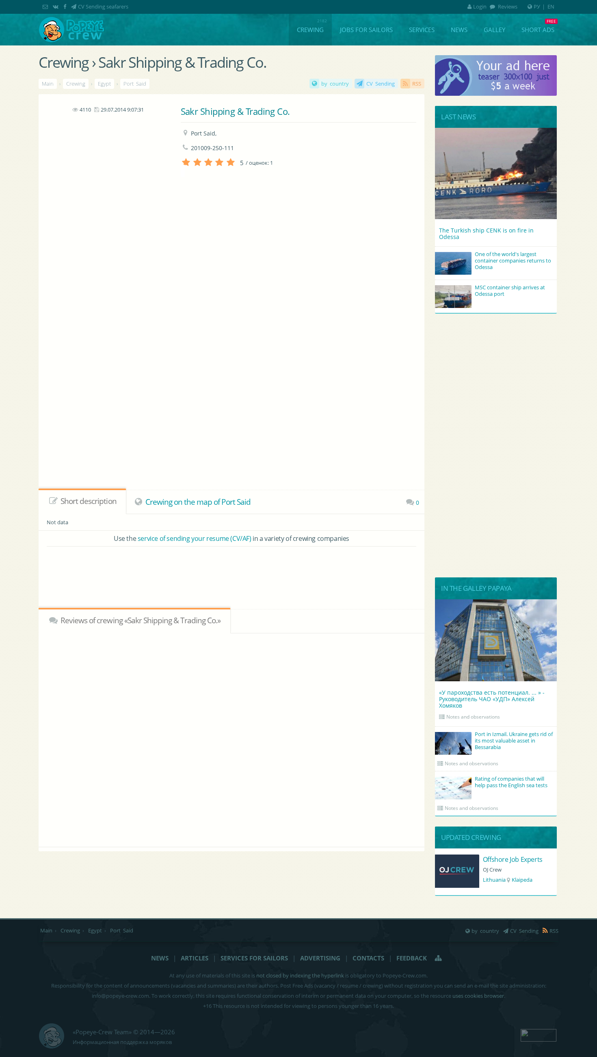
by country (335, 83)
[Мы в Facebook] (65, 6)
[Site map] (438, 958)
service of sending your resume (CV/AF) (194, 538)
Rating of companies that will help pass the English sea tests (511, 782)
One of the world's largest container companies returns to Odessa (513, 260)
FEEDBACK (411, 958)
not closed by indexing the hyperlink (300, 975)
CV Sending (380, 83)
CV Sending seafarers (103, 6)
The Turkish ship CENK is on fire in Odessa (486, 233)
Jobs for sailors (366, 30)
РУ (537, 6)
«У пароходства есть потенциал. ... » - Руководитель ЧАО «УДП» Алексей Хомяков (492, 699)
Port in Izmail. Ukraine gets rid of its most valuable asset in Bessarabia (514, 740)
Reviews (507, 6)
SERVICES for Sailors (254, 958)
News (459, 30)
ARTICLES (194, 958)
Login (480, 6)
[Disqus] (231, 738)
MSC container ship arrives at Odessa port (510, 290)
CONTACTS (368, 958)
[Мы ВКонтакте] (56, 6)
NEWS (160, 958)
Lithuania (494, 879)
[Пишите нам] (46, 6)
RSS (416, 83)
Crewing (310, 30)
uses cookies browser (478, 995)
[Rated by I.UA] (538, 1034)
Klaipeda (522, 879)
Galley (494, 30)
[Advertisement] (108, 236)
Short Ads (537, 30)
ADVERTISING (320, 958)
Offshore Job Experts (513, 859)
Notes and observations (473, 716)
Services (422, 30)
